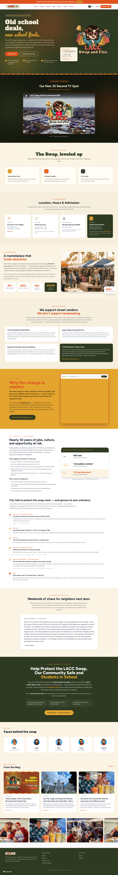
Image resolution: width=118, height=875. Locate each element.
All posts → (111, 766)
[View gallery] (36, 830)
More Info (79, 2)
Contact (71, 6)
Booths (48, 6)
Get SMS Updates (47, 863)
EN (89, 6)
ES (92, 6)
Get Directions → (66, 59)
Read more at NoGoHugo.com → (22, 417)
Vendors (42, 6)
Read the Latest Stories (29, 54)
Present (59, 6)
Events (36, 6)
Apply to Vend (106, 6)
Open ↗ (104, 376)
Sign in (97, 6)
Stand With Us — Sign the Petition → (59, 712)
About (65, 6)
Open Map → (10, 231)
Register (81, 858)
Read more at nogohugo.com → (70, 359)
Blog (54, 6)
